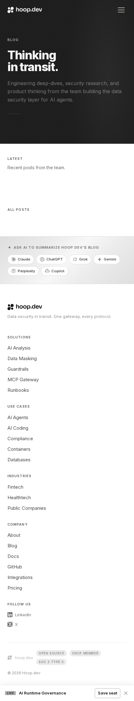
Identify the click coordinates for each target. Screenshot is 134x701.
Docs (13, 556)
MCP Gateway (23, 379)
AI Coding (17, 428)
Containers (19, 449)
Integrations (20, 577)
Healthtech (19, 497)
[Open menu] (121, 10)
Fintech (15, 487)
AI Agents (17, 417)
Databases (19, 460)
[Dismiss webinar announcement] (126, 693)
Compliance (20, 438)
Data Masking (22, 358)
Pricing (14, 588)
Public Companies (26, 508)
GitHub (14, 567)
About (13, 535)
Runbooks (18, 390)
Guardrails (18, 369)
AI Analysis (19, 348)
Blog (12, 546)
